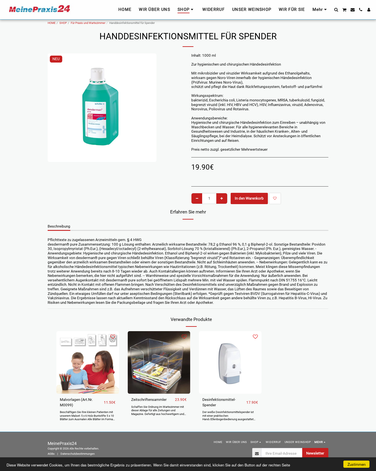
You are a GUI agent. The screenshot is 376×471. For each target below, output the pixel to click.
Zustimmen (356, 464)
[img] (87, 362)
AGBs (51, 453)
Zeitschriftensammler (149, 400)
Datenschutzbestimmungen (77, 453)
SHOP (63, 23)
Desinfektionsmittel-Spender (219, 402)
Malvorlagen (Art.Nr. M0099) (76, 402)
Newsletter (315, 453)
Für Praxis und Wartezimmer (88, 23)
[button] (336, 9)
